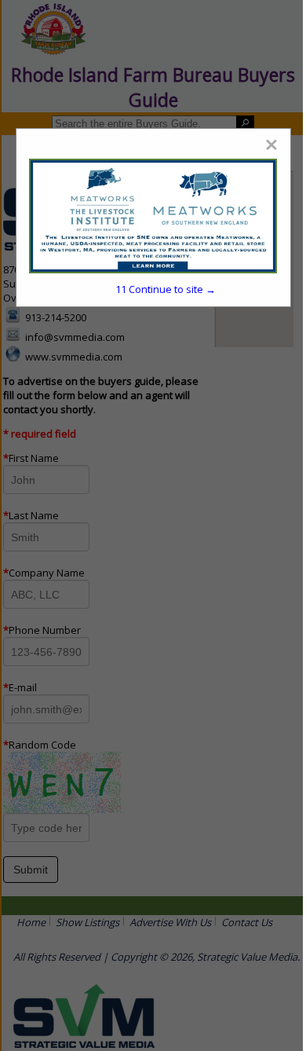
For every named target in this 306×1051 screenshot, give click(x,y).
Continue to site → (165, 289)
